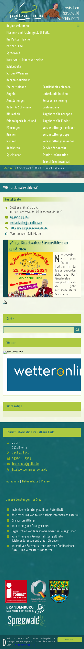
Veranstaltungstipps (56, 134)
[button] (78, 26)
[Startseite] (42, 10)
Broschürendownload (56, 161)
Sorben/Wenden (17, 73)
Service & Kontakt (54, 148)
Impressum (12, 481)
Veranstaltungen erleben (59, 127)
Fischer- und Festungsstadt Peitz (28, 32)
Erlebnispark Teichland (21, 121)
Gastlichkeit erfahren (57, 87)
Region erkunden (18, 26)
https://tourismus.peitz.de (29, 469)
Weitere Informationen (25, 644)
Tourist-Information (55, 155)
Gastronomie (51, 107)
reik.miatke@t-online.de (26, 222)
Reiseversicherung (55, 100)
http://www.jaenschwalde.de (29, 228)
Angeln (11, 93)
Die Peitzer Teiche (18, 39)
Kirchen (12, 134)
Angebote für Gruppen (57, 114)
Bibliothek (13, 114)
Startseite (9, 168)
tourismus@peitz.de (25, 463)
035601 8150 (20, 452)
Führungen (14, 127)
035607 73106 (19, 217)
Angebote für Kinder (56, 121)
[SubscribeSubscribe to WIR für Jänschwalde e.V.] (5, 302)
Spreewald (13, 53)
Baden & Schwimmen (20, 107)
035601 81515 (21, 458)
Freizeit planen (16, 87)
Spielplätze (14, 155)
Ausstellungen (16, 100)
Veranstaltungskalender (58, 141)
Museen (12, 141)
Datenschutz (30, 481)
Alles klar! (69, 639)
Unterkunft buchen (55, 93)
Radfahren (13, 148)
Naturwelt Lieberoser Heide (25, 59)
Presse (45, 481)
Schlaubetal (14, 66)
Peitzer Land (15, 46)
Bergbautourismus (19, 80)
